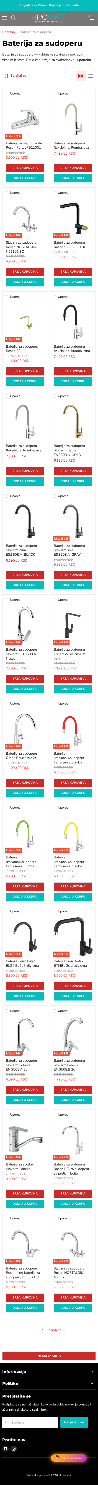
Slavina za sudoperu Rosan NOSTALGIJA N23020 (69, 1272)
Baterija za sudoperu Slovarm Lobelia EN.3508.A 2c (21, 1065)
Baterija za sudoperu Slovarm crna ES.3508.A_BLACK (21, 550)
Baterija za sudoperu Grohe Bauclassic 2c (21, 755)
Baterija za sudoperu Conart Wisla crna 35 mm (70, 654)
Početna (8, 32)
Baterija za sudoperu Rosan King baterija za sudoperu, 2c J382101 (23, 1272)
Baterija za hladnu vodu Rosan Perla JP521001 (24, 145)
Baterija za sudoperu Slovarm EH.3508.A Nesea (21, 654)
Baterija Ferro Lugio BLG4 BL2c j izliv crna (22, 963)
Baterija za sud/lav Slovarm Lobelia (20, 1166)
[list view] (91, 76)
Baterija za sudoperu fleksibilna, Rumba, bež (71, 145)
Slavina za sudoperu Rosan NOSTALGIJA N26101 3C (21, 247)
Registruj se (74, 1422)
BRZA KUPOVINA (25, 168)
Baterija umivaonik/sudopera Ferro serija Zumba (69, 758)
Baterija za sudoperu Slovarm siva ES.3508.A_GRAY (69, 550)
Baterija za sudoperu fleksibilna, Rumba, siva (23, 448)
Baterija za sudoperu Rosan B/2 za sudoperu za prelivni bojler (71, 1168)
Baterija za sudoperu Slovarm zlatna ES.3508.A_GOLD (69, 450)
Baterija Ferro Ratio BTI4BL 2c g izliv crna (70, 963)
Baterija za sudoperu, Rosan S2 (22, 348)
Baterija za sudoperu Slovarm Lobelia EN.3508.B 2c (69, 1065)
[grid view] (81, 76)
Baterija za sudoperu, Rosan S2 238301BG (70, 244)
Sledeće (55, 1330)
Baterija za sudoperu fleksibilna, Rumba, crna (72, 348)
